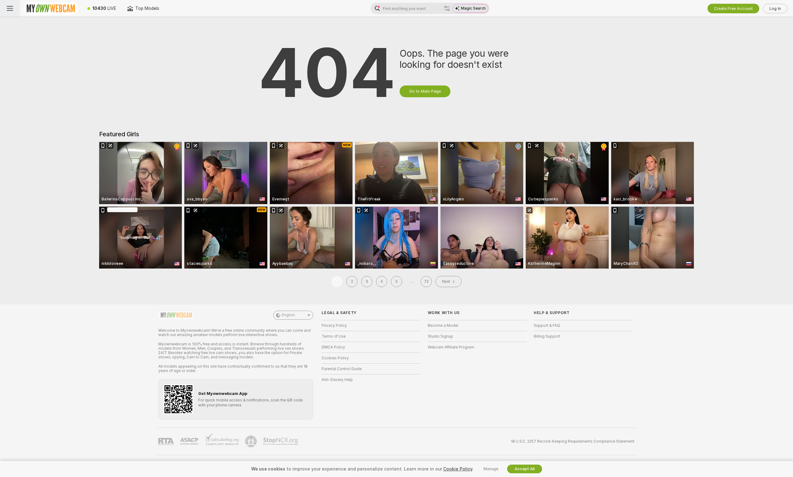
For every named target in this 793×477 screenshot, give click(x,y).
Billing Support (547, 336)
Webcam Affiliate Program (451, 347)
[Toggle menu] (10, 8)
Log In (775, 8)
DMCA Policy (333, 347)
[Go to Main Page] (51, 8)
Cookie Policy (457, 468)
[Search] (447, 8)
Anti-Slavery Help (337, 380)
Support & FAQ (547, 325)
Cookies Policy (335, 358)
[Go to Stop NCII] (281, 441)
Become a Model (443, 325)
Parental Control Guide (342, 369)
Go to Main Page (425, 91)
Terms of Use (334, 336)
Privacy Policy (334, 325)
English (288, 315)
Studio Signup (440, 336)
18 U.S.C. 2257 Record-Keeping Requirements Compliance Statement (572, 441)
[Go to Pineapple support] (251, 441)
